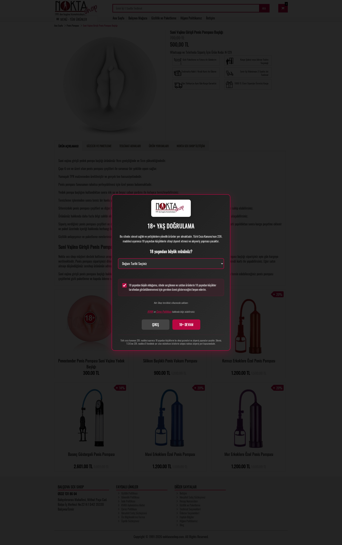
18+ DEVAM (186, 324)
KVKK (150, 311)
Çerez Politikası (163, 311)
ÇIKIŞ (155, 324)
